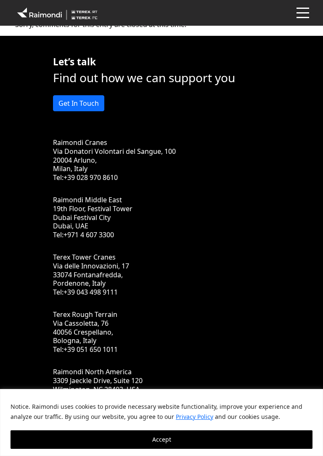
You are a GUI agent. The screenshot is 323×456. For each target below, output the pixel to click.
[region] (161, 422)
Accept (161, 439)
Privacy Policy (194, 417)
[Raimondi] (57, 12)
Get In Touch (78, 103)
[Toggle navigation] (302, 13)
